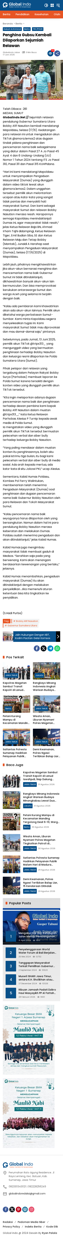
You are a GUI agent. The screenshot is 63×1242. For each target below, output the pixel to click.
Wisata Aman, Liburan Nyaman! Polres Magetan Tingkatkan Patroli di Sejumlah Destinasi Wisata (46, 720)
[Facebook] (37, 648)
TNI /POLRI (38, 29)
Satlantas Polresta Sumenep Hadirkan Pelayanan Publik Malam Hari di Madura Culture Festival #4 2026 (15, 753)
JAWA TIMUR (11, 675)
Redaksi (8, 1222)
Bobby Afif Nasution (27, 621)
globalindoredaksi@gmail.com (27, 1193)
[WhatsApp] (57, 648)
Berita (27, 29)
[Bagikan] (57, 53)
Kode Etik (52, 1226)
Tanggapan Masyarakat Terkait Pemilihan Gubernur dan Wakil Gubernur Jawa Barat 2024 (36, 964)
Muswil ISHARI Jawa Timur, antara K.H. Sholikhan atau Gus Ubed (35, 978)
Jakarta (39, 675)
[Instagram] (31, 1209)
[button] (46, 5)
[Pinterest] (18, 1209)
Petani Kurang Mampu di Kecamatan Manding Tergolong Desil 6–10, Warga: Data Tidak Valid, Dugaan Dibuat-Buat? (16, 720)
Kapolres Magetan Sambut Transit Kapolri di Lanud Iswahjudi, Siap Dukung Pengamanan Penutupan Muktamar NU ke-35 (15, 686)
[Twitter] (44, 648)
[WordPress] (25, 1209)
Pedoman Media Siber (31, 1222)
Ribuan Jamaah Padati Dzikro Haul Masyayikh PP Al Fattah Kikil (37, 991)
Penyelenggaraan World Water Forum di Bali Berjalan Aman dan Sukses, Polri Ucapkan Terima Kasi (37, 951)
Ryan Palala (49, 1233)
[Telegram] (50, 648)
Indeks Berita (33, 1226)
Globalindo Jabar (11, 52)
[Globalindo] (22, 3)
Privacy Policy (11, 1226)
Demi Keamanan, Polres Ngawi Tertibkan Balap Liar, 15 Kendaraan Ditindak (46, 753)
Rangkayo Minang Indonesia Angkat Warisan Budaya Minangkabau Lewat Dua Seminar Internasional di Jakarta (46, 686)
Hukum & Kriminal (12, 29)
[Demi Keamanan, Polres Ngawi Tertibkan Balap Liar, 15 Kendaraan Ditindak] (46, 737)
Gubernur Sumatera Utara (22, 625)
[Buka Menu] (52, 5)
